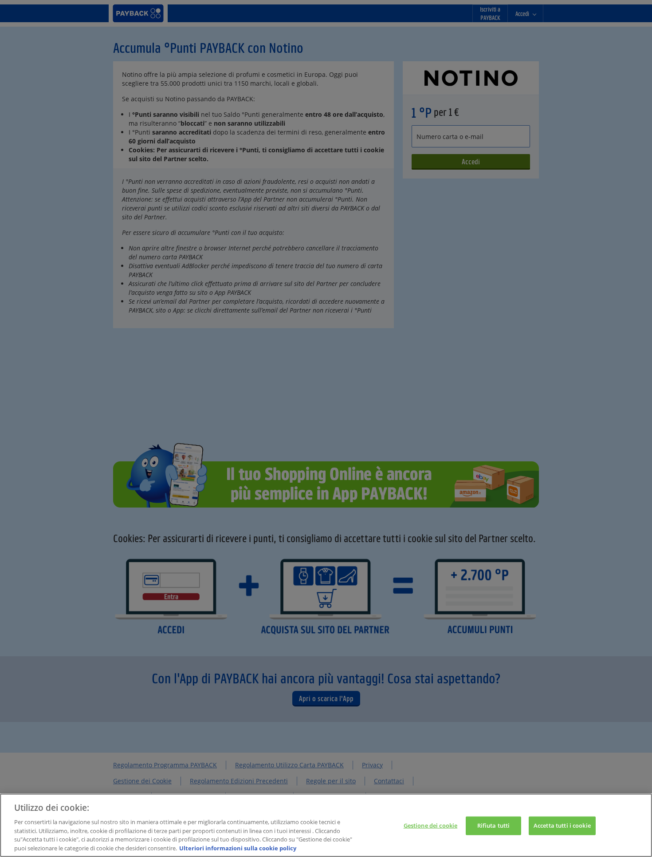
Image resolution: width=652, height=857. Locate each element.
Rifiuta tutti (493, 825)
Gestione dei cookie (430, 825)
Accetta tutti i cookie (562, 825)
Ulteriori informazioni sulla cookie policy (237, 848)
